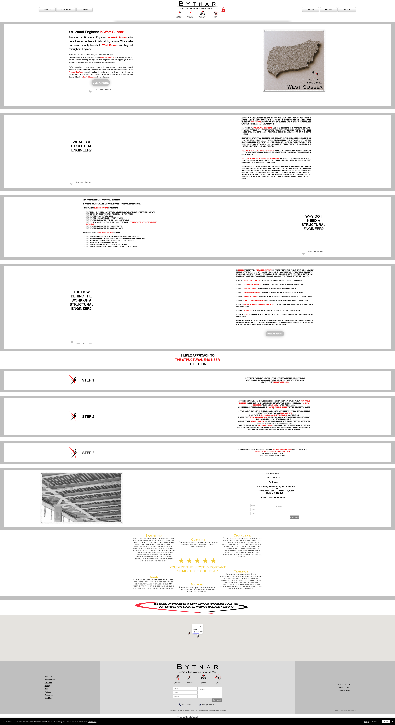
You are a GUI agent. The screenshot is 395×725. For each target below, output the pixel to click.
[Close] (392, 721)
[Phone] (180, 704)
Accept (386, 722)
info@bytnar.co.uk (276, 497)
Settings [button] (366, 722)
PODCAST (275, 324)
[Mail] (200, 704)
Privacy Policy (92, 722)
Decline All (375, 722)
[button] (223, 9)
